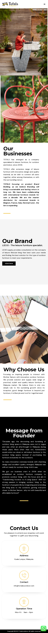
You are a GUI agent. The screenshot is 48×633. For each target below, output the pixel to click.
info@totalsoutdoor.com (24, 586)
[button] (44, 4)
